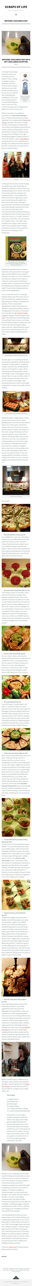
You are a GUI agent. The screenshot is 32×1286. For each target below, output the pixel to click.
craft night (20, 1268)
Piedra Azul (12, 1247)
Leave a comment (16, 1271)
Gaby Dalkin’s (24, 139)
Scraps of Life (16, 7)
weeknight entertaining (23, 1270)
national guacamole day (8, 1270)
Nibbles (16, 64)
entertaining (26, 1268)
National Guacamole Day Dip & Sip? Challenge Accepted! (16, 60)
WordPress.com (16, 1283)
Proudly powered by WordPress (11, 1281)
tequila (16, 1270)
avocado (15, 1268)
